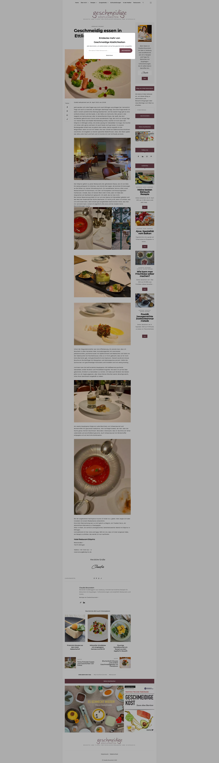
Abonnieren (126, 50)
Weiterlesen (109, 55)
